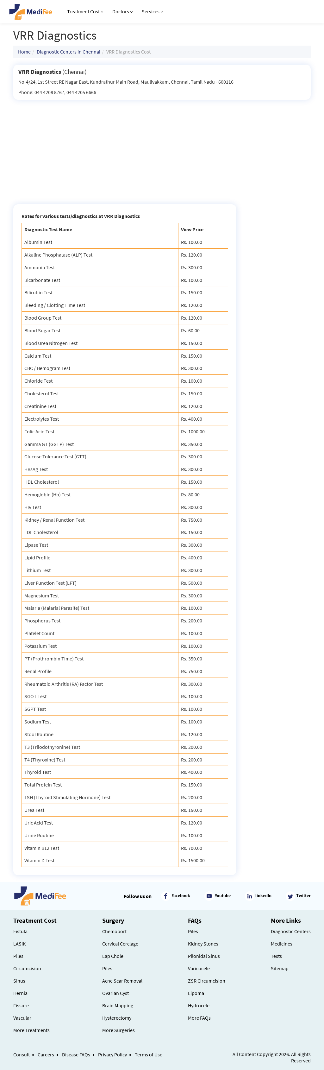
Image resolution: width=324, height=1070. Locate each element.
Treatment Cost (83, 11)
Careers (46, 1054)
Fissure (21, 1005)
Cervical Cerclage (120, 943)
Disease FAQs (76, 1054)
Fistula (20, 931)
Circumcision (27, 968)
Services (150, 11)
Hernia (20, 993)
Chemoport (114, 931)
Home (24, 51)
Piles (18, 956)
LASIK (19, 943)
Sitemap (280, 968)
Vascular (22, 1018)
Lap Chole (112, 956)
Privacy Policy (112, 1054)
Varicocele (199, 968)
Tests (276, 956)
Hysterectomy (116, 1018)
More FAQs (199, 1018)
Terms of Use (148, 1054)
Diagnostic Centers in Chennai (68, 51)
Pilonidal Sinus (204, 956)
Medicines (281, 943)
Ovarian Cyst (115, 993)
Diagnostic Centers (291, 931)
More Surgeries (118, 1030)
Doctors (120, 11)
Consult (21, 1054)
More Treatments (31, 1030)
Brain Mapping (117, 1005)
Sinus (19, 981)
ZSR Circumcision (206, 981)
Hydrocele (198, 1005)
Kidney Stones (203, 943)
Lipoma (196, 993)
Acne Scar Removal (122, 981)
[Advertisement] (162, 147)
